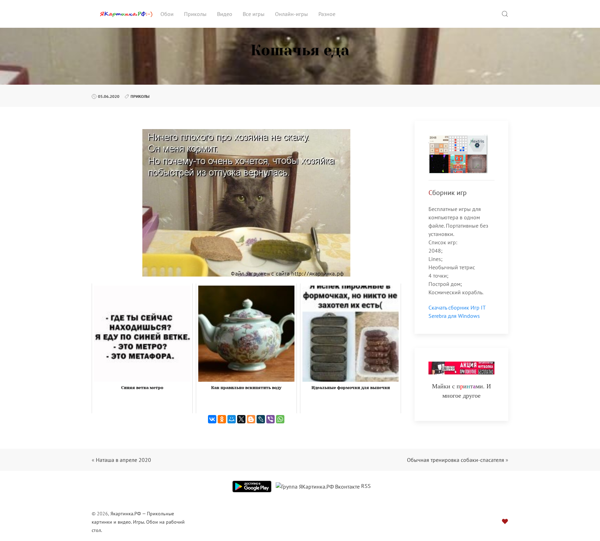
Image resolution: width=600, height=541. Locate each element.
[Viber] (270, 419)
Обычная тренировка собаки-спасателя (455, 459)
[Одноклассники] (222, 419)
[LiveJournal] (261, 419)
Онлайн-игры (291, 13)
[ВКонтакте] (212, 419)
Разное (326, 13)
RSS (366, 485)
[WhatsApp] (280, 419)
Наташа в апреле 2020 (123, 459)
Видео (224, 13)
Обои (167, 13)
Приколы (195, 13)
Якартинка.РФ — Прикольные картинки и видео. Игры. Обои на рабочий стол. (138, 521)
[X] (241, 419)
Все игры (254, 13)
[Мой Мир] (231, 419)
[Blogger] (251, 419)
